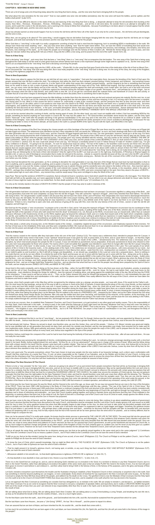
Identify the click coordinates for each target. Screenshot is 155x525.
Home (77, 522)
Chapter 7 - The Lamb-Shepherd (77, 519)
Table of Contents (77, 520)
